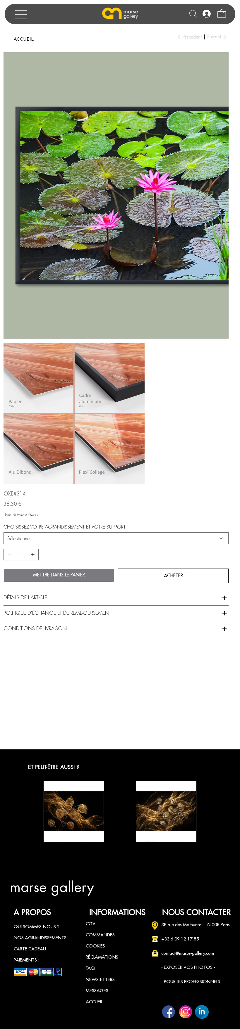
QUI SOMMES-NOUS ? (36, 926)
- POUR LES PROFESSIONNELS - (192, 981)
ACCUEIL (94, 1001)
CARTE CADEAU (30, 949)
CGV (90, 923)
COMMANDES (100, 935)
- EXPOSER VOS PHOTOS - (188, 967)
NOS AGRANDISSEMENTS (40, 938)
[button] (222, 13)
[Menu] (21, 14)
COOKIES (95, 946)
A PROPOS (32, 913)
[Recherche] (193, 14)
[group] (120, 811)
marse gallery (52, 887)
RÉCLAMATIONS (102, 957)
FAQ (90, 968)
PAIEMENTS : (26, 960)
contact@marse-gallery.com (187, 953)
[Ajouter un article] (33, 554)
